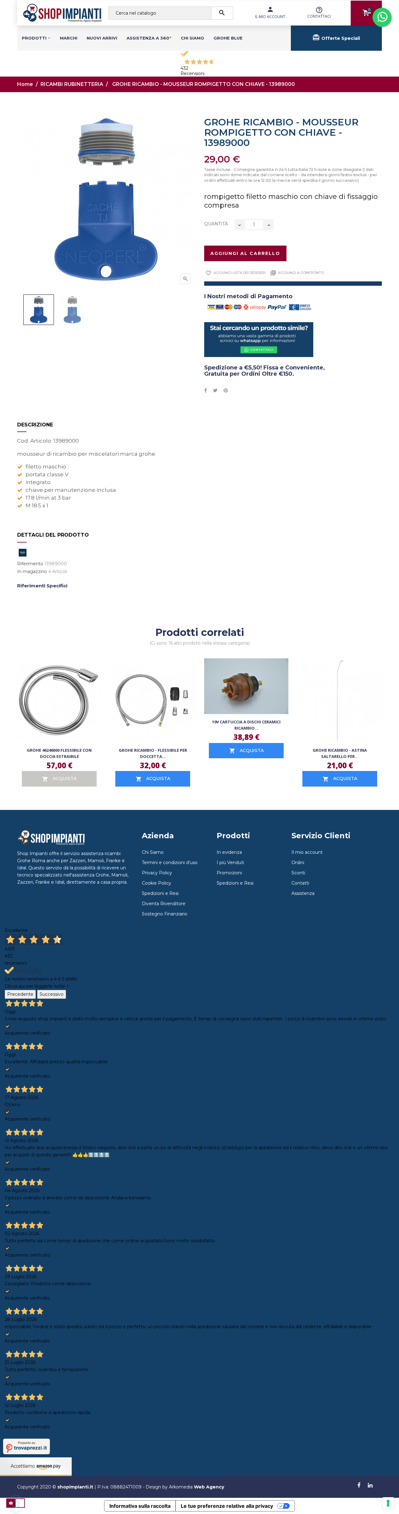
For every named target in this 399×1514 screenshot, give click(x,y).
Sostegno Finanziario (164, 914)
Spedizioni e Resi (160, 893)
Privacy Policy (157, 873)
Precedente (20, 994)
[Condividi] (205, 390)
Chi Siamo (153, 852)
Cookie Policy (156, 883)
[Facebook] (358, 1485)
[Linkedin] (370, 1485)
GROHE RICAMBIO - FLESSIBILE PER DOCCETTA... (153, 753)
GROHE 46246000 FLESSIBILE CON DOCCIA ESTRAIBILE (59, 753)
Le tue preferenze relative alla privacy (227, 1506)
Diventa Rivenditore (163, 903)
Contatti (300, 883)
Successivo (52, 994)
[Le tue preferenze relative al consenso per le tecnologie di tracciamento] (388, 1503)
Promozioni (229, 873)
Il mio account (307, 852)
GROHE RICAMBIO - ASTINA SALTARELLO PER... (340, 753)
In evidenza (229, 852)
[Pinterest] (226, 390)
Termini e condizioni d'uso (170, 862)
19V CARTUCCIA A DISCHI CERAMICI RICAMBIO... (246, 725)
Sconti (298, 873)
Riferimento (30, 564)
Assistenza (303, 893)
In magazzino (32, 571)
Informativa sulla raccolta (140, 1506)
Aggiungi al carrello (245, 253)
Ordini (297, 862)
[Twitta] (215, 390)
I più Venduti (230, 862)
